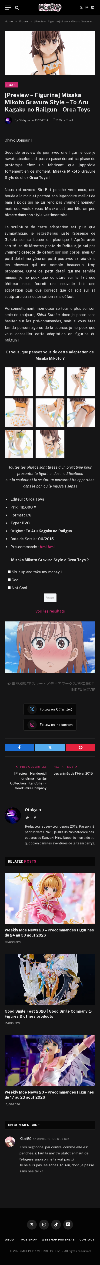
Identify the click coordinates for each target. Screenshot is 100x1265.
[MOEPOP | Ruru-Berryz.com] (50, 7)
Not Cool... (21, 588)
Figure (12, 85)
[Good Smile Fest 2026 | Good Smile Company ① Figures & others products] (50, 979)
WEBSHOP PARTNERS (58, 1239)
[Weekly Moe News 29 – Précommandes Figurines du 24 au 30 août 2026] (50, 898)
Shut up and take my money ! (37, 572)
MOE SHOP (29, 1239)
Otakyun (24, 120)
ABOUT (10, 1239)
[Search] (16, 7)
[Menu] (8, 7)
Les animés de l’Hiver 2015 (73, 773)
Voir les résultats (50, 611)
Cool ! (16, 580)
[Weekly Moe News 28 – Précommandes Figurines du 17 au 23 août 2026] (50, 1060)
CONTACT (87, 1239)
